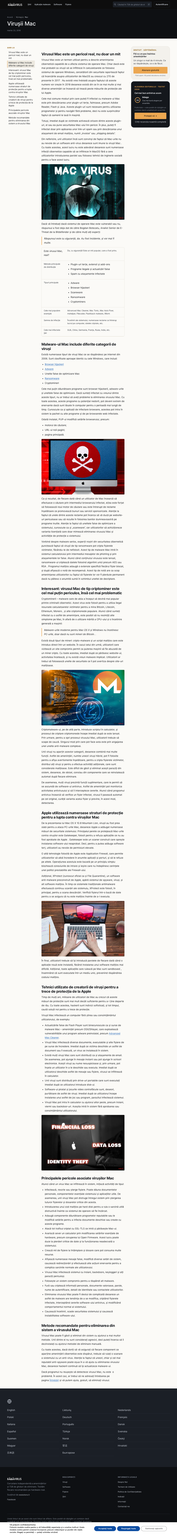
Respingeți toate (128, 1528)
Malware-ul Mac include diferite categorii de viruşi (21, 64)
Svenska (122, 1431)
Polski (10, 1417)
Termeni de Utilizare (126, 1487)
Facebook (11, 1499)
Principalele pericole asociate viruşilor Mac (19, 111)
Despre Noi (122, 1482)
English (11, 1410)
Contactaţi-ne (124, 1506)
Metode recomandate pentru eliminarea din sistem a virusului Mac (19, 120)
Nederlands (124, 1410)
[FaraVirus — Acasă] (15, 4)
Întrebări (54, 1380)
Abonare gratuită (150, 70)
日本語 (10, 1452)
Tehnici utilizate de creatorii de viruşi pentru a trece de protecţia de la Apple (21, 101)
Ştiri (29, 4)
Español (11, 1431)
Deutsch (67, 1417)
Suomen (11, 1438)
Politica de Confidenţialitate (129, 1492)
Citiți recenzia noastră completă (150, 121)
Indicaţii (121, 1496)
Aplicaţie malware (42, 4)
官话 (65, 1445)
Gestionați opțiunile (154, 1528)
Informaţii (122, 1501)
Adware (49, 369)
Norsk (66, 1438)
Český (121, 1438)
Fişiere (68, 4)
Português (68, 1424)
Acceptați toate (105, 1528)
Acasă (10, 17)
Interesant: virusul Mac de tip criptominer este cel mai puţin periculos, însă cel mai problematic (20, 74)
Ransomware (52, 378)
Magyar (11, 1445)
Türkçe (66, 1431)
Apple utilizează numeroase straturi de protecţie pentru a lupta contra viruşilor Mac (20, 88)
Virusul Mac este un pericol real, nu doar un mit (20, 55)
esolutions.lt (24, 1495)
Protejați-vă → (150, 116)
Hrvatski (122, 1445)
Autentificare (162, 4)
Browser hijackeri (54, 364)
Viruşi (65, 1482)
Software (58, 4)
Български (69, 1452)
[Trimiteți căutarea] (115, 4)
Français (122, 1417)
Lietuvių (67, 1410)
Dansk (121, 1424)
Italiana (11, 1424)
